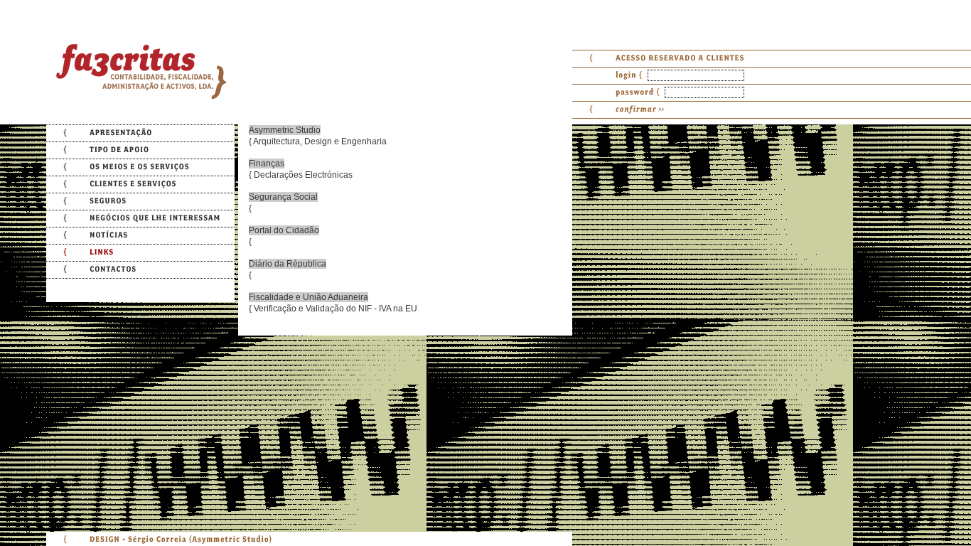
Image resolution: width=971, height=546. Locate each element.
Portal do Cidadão (284, 230)
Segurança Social (283, 197)
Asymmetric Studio (285, 130)
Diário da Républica (287, 264)
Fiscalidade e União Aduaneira (308, 297)
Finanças (266, 163)
